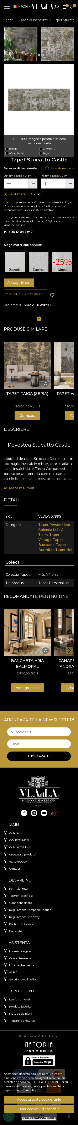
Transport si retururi (22, 1020)
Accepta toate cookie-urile (39, 1099)
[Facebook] (24, 813)
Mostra (25, 294)
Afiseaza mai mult (19, 488)
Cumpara (27, 416)
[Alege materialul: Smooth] (15, 262)
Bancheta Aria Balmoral (27, 663)
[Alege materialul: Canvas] (38, 262)
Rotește (13, 148)
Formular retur (19, 888)
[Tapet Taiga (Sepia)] (27, 365)
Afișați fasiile (16, 153)
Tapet (8, 20)
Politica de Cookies (22, 924)
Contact (14, 868)
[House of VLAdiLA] (42, 6)
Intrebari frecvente (22, 965)
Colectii (14, 833)
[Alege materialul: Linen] (62, 262)
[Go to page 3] (43, 55)
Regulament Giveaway (24, 917)
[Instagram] (34, 813)
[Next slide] (69, 381)
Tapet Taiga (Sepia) (27, 393)
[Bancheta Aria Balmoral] (27, 632)
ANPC (13, 972)
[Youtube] (44, 813)
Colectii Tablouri (20, 847)
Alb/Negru (49, 148)
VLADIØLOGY (18, 861)
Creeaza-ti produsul (22, 854)
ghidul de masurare (61, 168)
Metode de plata (20, 1013)
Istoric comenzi (19, 999)
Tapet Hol (63, 550)
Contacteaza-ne (20, 958)
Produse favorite (20, 1006)
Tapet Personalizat (33, 20)
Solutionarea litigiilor (23, 979)
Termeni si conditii (21, 895)
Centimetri (17, 194)
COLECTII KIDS (19, 840)
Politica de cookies (46, 1082)
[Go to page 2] (39, 55)
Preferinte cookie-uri (39, 1118)
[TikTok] (54, 813)
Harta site (15, 931)
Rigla (46, 153)
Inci (38, 194)
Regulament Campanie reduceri (31, 909)
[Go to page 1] (35, 55)
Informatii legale (20, 951)
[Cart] (64, 6)
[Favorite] (71, 6)
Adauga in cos (18, 283)
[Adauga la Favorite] (52, 295)
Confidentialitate (20, 902)
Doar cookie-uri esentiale (39, 1109)
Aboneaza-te (39, 756)
